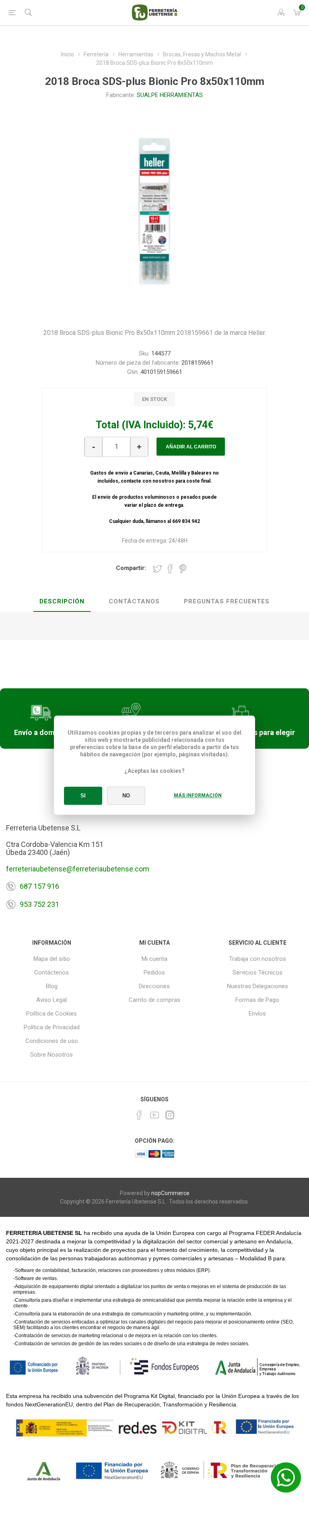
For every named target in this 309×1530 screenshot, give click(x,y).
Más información (198, 795)
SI (83, 796)
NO (126, 796)
